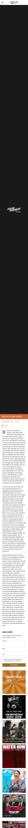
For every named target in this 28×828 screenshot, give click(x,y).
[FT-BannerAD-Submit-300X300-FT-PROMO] (14, 671)
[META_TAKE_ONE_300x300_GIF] (14, 696)
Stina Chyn (6, 422)
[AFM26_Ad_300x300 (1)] (14, 770)
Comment (4, 641)
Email (3, 654)
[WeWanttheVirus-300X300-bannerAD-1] (14, 720)
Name (3, 648)
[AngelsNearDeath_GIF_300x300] (14, 745)
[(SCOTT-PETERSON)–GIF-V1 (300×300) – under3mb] (14, 795)
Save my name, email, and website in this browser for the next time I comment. (13, 660)
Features (5, 822)
